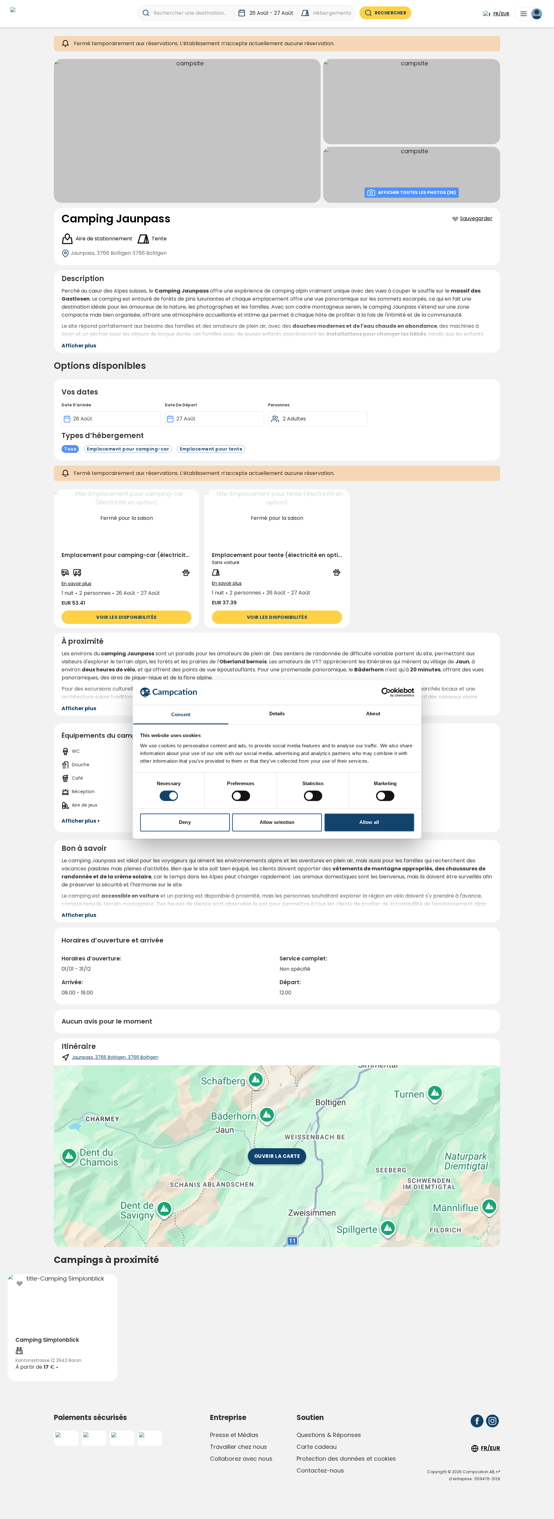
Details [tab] (277, 713)
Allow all (369, 822)
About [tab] (373, 713)
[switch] (241, 796)
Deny (184, 822)
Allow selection (277, 822)
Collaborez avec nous (241, 1459)
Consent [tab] (180, 714)
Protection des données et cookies (346, 1459)
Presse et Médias (234, 1435)
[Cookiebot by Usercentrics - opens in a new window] (386, 692)
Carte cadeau (317, 1447)
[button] (126, 558)
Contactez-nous (320, 1470)
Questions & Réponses (329, 1435)
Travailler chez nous (238, 1447)
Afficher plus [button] (79, 345)
